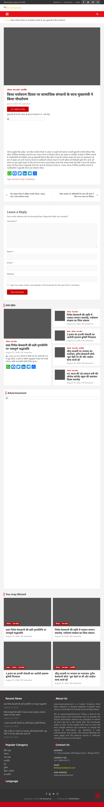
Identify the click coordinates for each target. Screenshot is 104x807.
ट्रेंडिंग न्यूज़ (7, 750)
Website (10, 274)
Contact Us (68, 2)
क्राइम (68, 331)
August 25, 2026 (12, 352)
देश (5, 764)
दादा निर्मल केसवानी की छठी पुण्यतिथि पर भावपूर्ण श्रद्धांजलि (27, 347)
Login (78, 2)
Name (10, 251)
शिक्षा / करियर (9, 771)
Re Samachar (45, 798)
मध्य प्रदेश (16, 89)
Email (10, 262)
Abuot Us (56, 2)
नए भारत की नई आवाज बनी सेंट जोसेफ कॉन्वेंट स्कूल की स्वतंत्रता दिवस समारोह (82, 376)
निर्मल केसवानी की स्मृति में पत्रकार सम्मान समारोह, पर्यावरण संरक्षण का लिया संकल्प (82, 317)
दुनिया (6, 767)
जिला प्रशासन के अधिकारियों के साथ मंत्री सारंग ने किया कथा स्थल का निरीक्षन (77, 195)
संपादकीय (7, 774)
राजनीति (24, 89)
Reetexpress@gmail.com (64, 767)
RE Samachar (24, 104)
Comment (12, 221)
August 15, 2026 (74, 382)
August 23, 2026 (74, 324)
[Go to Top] (97, 795)
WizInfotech (74, 798)
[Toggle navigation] (7, 14)
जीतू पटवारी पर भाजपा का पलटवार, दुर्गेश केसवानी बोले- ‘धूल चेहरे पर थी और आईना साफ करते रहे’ (81, 355)
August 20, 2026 (74, 363)
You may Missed (16, 594)
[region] (52, 492)
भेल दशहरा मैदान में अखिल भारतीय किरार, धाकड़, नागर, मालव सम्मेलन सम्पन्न (27, 195)
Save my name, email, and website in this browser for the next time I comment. (45, 285)
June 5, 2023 (12, 104)
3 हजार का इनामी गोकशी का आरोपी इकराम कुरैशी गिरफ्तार (81, 336)
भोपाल (9, 89)
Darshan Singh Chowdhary (23, 179)
